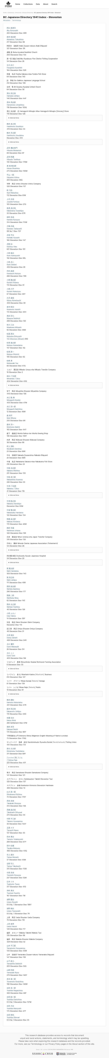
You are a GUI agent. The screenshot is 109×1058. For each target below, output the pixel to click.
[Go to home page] (8, 4)
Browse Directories (27, 12)
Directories (18, 12)
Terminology (16, 20)
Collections (28, 4)
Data (38, 4)
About (45, 4)
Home (17, 4)
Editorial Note (14, 118)
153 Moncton (15, 339)
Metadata (6, 20)
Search (54, 4)
